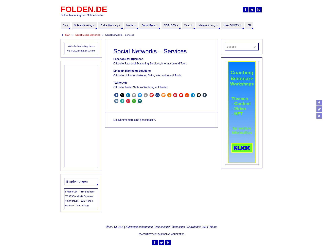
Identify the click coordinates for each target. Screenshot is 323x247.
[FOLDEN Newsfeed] (319, 116)
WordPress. (178, 234)
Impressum (178, 226)
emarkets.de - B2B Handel (79, 200)
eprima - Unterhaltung (77, 205)
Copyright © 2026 (197, 226)
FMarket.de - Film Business (80, 191)
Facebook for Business (128, 59)
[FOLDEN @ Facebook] (319, 102)
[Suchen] (254, 47)
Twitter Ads (120, 82)
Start (67, 34)
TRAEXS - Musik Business (79, 196)
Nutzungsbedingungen (139, 226)
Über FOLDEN (114, 226)
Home (213, 226)
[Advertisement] (81, 115)
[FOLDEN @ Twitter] (319, 109)
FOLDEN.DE (84, 9)
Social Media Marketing (87, 34)
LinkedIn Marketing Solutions (132, 70)
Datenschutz (162, 226)
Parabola (163, 234)
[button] (116, 95)
